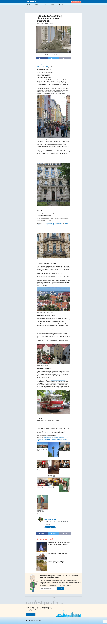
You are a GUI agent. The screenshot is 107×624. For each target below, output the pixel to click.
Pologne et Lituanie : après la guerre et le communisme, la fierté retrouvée (59, 543)
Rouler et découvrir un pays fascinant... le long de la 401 (56, 562)
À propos (33, 620)
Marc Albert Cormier (50, 519)
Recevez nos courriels (76, 1)
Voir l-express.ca (31, 614)
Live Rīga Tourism (47, 223)
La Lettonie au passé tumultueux (57, 553)
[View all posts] (50, 527)
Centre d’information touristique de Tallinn (53, 437)
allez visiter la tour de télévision (58, 380)
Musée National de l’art (49, 224)
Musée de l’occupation (58, 223)
